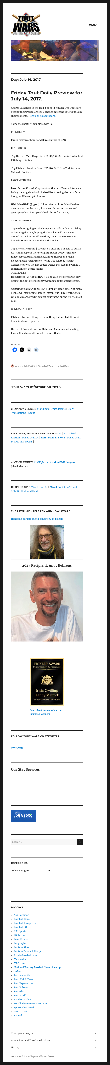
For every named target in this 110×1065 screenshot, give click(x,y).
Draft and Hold (56, 437)
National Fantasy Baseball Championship (37, 967)
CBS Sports (20, 931)
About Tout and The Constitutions (30, 1040)
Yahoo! (18, 1015)
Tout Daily (64, 366)
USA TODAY (20, 1011)
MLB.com (19, 963)
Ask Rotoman (21, 915)
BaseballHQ (20, 927)
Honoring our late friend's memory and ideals (37, 518)
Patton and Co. (22, 975)
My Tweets (17, 747)
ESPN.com (19, 935)
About (31, 412)
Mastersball (20, 959)
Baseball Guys (22, 919)
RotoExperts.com (24, 983)
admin (18, 366)
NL (65, 433)
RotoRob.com (21, 987)
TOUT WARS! (17, 1056)
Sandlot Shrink (22, 999)
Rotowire (19, 991)
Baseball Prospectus (25, 923)
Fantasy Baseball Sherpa (28, 951)
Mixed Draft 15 (30, 437)
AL (59, 433)
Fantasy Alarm (22, 947)
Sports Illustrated (24, 1007)
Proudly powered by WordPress (40, 1056)
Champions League (22, 1033)
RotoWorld (20, 995)
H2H (43, 437)
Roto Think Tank (23, 979)
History (15, 1047)
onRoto (18, 971)
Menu (93, 24)
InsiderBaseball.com (25, 955)
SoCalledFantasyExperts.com (30, 1003)
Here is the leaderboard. (42, 115)
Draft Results (58, 408)
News (56, 366)
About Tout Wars (45, 366)
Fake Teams (21, 939)
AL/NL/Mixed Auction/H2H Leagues (54, 462)
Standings (43, 408)
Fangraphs (20, 943)
